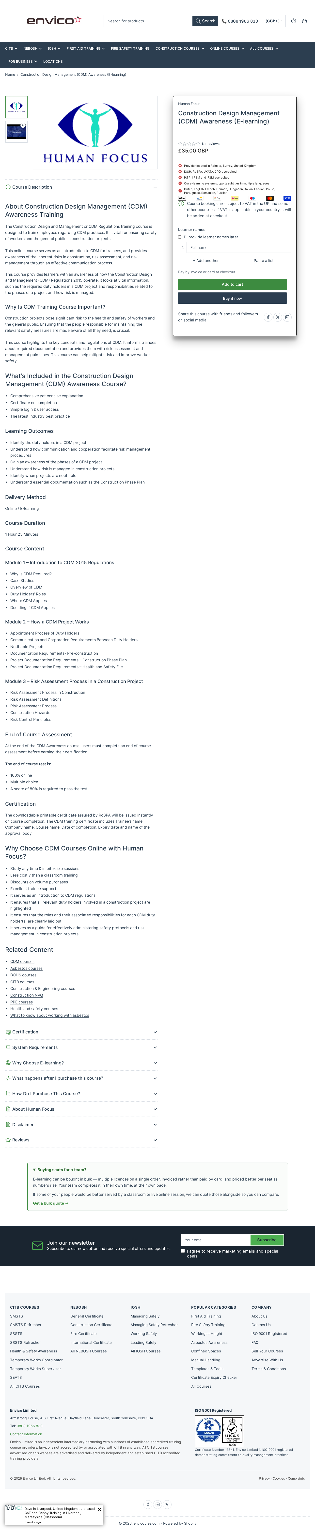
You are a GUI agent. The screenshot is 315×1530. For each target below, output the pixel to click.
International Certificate (91, 1342)
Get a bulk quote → (51, 1203)
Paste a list (264, 260)
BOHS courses (23, 975)
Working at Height (206, 1333)
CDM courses (22, 961)
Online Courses (224, 48)
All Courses (261, 48)
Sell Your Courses (267, 1351)
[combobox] (161, 21)
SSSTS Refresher (25, 1342)
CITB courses (22, 982)
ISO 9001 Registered (269, 1333)
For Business (20, 61)
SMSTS (16, 1316)
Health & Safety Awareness (33, 1351)
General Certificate (87, 1316)
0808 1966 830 (30, 1426)
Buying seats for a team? (61, 1169)
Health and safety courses (34, 1008)
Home (10, 74)
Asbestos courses (26, 968)
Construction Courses (178, 48)
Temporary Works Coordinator (36, 1360)
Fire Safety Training (130, 48)
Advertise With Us (267, 1360)
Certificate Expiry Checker (214, 1377)
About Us (260, 1316)
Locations (53, 61)
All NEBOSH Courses (88, 1351)
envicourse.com (146, 1523)
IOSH (52, 48)
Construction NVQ (26, 995)
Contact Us (261, 1324)
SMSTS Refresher (26, 1324)
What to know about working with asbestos (49, 1015)
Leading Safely (143, 1342)
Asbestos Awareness (209, 1342)
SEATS (16, 1377)
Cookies (279, 1478)
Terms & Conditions (269, 1368)
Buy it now (232, 298)
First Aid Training (83, 48)
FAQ (255, 1342)
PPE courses (21, 1002)
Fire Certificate (83, 1333)
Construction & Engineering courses (42, 988)
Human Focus (189, 104)
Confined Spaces (206, 1351)
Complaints (296, 1478)
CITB (9, 48)
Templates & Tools (207, 1368)
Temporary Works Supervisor (35, 1368)
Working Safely (144, 1333)
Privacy (264, 1478)
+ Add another (206, 260)
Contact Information (26, 1434)
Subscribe (267, 1239)
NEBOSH (30, 48)
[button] (189, 143)
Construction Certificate (91, 1324)
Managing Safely (145, 1316)
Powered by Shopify (180, 1523)
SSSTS (16, 1333)
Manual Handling (205, 1360)
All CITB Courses (25, 1386)
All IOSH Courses (146, 1351)
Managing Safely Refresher (154, 1324)
